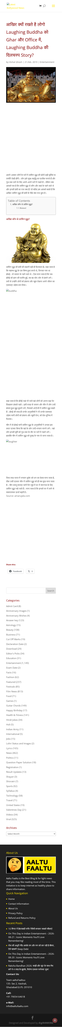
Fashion (10, 677)
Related (23, 208)
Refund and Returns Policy (22, 917)
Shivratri (10, 781)
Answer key (12, 620)
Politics (10, 757)
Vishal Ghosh (15, 62)
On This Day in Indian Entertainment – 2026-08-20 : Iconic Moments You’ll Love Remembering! (31, 957)
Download (11, 648)
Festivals (10, 686)
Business (10, 634)
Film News (11, 691)
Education (11, 658)
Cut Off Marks (13, 639)
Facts (8, 672)
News (9, 752)
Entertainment (47, 62)
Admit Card (12, 606)
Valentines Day (14, 809)
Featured (10, 681)
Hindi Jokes (12, 719)
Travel (9, 800)
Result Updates (14, 771)
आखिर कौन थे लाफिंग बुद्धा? (22, 204)
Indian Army (12, 729)
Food (8, 696)
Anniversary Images (16, 610)
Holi (8, 724)
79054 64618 (18, 996)
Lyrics (9, 748)
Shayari (10, 776)
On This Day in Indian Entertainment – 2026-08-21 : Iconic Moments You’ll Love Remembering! (31, 937)
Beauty (9, 629)
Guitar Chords (13, 705)
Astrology (11, 625)
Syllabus (10, 790)
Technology (12, 795)
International (12, 733)
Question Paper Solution (18, 762)
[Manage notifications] (55, 1020)
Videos (9, 814)
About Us (13, 908)
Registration (12, 767)
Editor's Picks (13, 653)
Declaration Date (14, 644)
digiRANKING (46, 1022)
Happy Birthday (14, 710)
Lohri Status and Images (18, 743)
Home (11, 898)
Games (9, 700)
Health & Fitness (14, 714)
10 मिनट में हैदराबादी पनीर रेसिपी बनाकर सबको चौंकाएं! (30, 928)
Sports (9, 786)
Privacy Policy (15, 913)
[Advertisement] (31, 141)
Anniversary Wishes (16, 615)
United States (13, 805)
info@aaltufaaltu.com (17, 1006)
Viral (8, 819)
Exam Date (11, 667)
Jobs (8, 738)
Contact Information (18, 903)
